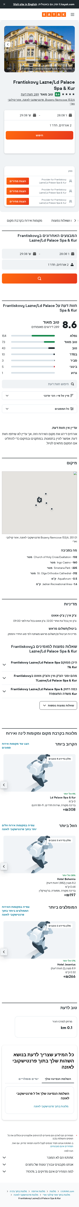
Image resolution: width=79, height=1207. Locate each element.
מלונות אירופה (38, 1191)
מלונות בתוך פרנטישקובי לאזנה (51, 1106)
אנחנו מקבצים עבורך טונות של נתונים (49, 1164)
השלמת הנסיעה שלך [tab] (58, 1079)
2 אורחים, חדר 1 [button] (61, 125)
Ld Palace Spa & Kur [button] (63, 797)
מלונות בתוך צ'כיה (18, 1191)
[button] (4, 4)
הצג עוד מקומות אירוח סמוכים (15, 745)
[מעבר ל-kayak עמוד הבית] (54, 14)
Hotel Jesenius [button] (66, 964)
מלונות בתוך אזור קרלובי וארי (56, 1194)
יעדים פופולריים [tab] (29, 1079)
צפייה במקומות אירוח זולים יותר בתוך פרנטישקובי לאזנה (19, 827)
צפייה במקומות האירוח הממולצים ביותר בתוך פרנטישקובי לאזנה (16, 910)
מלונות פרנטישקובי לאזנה (26, 1194)
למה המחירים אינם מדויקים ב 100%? (49, 1171)
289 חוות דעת (30, 94)
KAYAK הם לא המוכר (60, 1157)
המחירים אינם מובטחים (61, 1146)
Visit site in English (25, 4)
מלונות (53, 1191)
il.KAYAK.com (67, 1191)
